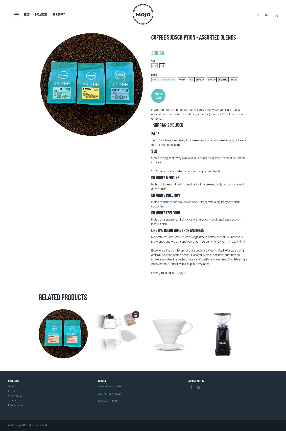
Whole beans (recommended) (163, 79)
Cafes (11, 386)
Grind (154, 74)
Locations (41, 14)
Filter (191, 79)
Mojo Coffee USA (38, 425)
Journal (12, 400)
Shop (27, 14)
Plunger (182, 79)
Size (153, 60)
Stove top (211, 79)
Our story (59, 14)
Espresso (200, 79)
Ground (234, 79)
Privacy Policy (15, 405)
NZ (258, 14)
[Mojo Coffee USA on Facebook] (191, 389)
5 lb (162, 66)
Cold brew (223, 79)
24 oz (154, 66)
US (266, 14)
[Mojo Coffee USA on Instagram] (198, 389)
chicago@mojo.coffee (109, 386)
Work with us (15, 396)
